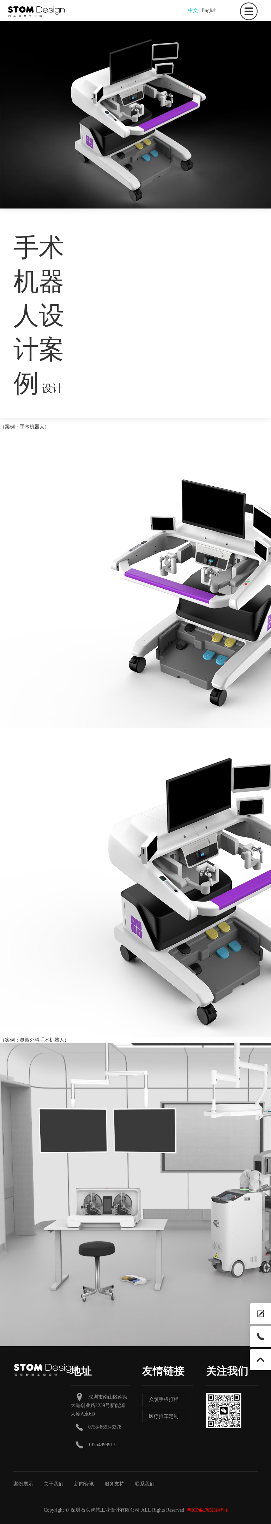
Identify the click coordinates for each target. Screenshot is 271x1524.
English (209, 10)
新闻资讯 (84, 1484)
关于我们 (54, 1484)
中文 (193, 10)
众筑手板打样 (164, 1399)
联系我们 (145, 1484)
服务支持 (114, 1484)
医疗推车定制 (164, 1416)
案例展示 (23, 1484)
